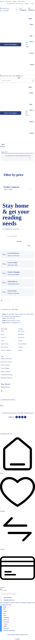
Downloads (21, 337)
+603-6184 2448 (19, 3)
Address (20, 340)
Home (3, 144)
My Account (8, 1)
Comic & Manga (5, 368)
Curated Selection (13, 253)
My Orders (21, 334)
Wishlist (14, 1)
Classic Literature (5, 365)
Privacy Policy (4, 347)
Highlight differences (8, 600)
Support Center (4, 344)
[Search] (17, 9)
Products (2, 146)
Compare (20, 347)
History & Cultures (5, 371)
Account (4, 590)
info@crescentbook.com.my (13, 320)
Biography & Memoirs (6, 377)
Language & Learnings (7, 374)
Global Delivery (13, 281)
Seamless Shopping (14, 272)
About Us (2, 1)
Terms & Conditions (6, 350)
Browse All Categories (10, 44)
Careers (3, 340)
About (2, 334)
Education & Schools (6, 361)
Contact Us (3, 337)
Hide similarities (7, 597)
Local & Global (12, 262)
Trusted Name (12, 291)
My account (21, 331)
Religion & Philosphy (6, 358)
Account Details (22, 344)
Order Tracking (21, 1)
